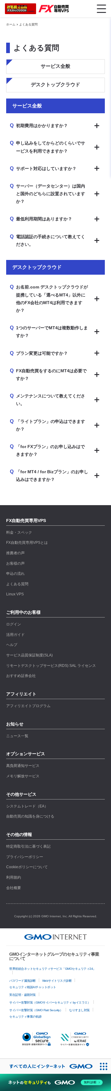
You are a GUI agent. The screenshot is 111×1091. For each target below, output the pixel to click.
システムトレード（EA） (27, 806)
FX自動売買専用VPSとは (27, 542)
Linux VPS (15, 594)
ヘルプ (11, 645)
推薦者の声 (15, 553)
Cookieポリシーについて (27, 867)
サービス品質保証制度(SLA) (29, 655)
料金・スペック (19, 532)
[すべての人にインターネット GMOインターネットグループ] (48, 1066)
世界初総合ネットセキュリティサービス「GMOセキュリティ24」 (52, 968)
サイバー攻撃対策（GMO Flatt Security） (36, 1010)
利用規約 (13, 877)
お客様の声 (15, 563)
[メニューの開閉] (101, 8)
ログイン (13, 624)
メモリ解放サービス (22, 776)
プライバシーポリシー (24, 857)
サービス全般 (55, 66)
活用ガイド (15, 635)
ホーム (10, 24)
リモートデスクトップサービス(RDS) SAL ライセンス (51, 665)
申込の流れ (15, 573)
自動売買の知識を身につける (30, 816)
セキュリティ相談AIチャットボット (32, 987)
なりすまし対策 (79, 1010)
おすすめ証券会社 (21, 676)
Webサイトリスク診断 (57, 980)
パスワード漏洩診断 (22, 980)
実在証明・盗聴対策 (22, 994)
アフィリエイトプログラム (28, 706)
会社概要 (13, 888)
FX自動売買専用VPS (26, 520)
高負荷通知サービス (22, 766)
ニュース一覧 (17, 736)
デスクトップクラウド (55, 84)
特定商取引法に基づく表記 (28, 846)
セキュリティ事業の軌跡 (25, 1016)
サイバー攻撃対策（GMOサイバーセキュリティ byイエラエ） (49, 1002)
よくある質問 (28, 24)
